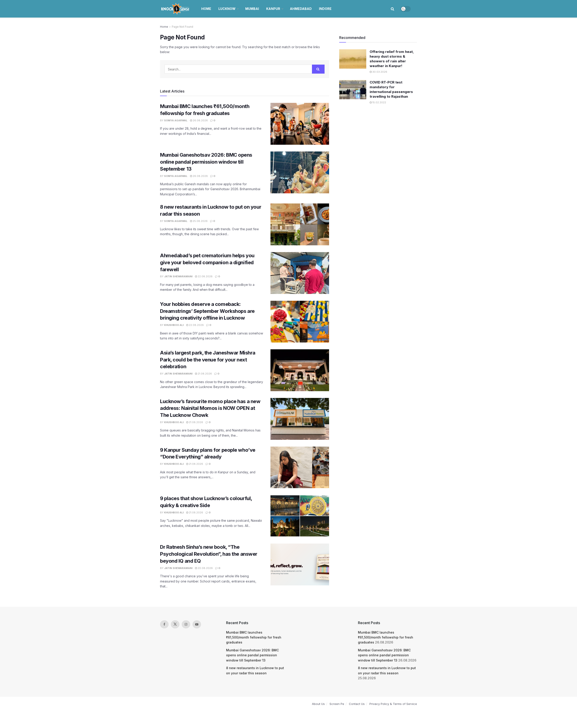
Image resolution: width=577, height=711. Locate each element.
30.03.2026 (379, 71)
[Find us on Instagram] (186, 624)
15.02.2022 (379, 102)
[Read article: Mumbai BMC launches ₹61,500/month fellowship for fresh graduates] (299, 124)
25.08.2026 (200, 221)
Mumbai (252, 9)
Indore (325, 9)
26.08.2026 (200, 120)
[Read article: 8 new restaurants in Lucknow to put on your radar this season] (299, 224)
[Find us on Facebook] (164, 624)
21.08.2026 (204, 373)
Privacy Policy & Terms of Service (393, 704)
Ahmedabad (301, 9)
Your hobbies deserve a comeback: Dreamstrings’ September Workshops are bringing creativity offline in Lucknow (207, 311)
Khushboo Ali (174, 325)
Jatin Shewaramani (178, 276)
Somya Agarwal (176, 120)
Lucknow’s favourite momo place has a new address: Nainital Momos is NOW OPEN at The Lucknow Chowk (210, 408)
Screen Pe (337, 704)
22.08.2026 (205, 276)
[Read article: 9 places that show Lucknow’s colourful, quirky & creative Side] (299, 516)
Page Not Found (182, 26)
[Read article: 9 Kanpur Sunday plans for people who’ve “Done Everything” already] (299, 467)
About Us (318, 704)
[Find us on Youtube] (196, 624)
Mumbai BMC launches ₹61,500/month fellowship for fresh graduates (253, 637)
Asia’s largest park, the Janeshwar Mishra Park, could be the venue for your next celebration (207, 360)
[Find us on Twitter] (175, 624)
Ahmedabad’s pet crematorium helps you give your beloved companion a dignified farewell (207, 262)
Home (206, 9)
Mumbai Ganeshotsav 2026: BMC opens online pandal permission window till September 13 (206, 162)
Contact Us (357, 704)
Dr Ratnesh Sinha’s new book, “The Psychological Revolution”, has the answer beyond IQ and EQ (208, 554)
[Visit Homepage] (175, 9)
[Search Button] (392, 9)
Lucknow (227, 9)
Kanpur (273, 9)
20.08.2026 (205, 568)
